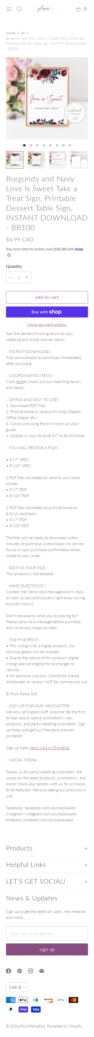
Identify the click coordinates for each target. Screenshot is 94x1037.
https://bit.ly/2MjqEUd (49, 747)
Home (10, 33)
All (23, 33)
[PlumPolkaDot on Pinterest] (22, 970)
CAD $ (15, 987)
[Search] (19, 9)
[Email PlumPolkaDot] (44, 970)
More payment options (47, 324)
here (20, 381)
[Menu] (9, 9)
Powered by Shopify (64, 1025)
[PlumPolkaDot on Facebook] (11, 970)
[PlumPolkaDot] (47, 9)
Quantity (14, 266)
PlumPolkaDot (32, 1025)
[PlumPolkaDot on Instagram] (33, 970)
